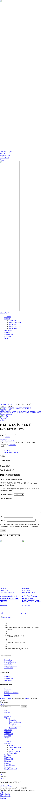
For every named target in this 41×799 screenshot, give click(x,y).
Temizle (7, 437)
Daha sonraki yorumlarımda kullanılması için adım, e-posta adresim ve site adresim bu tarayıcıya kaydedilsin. (20, 525)
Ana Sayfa (4, 404)
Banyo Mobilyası (15, 323)
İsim (2, 516)
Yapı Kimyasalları (15, 326)
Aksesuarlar (13, 328)
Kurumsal (7, 689)
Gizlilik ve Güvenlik (11, 693)
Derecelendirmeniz (7, 494)
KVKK (7, 695)
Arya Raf (3, 418)
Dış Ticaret (8, 680)
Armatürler (12, 324)
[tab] (22, 450)
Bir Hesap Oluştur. (6, 786)
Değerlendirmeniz (7, 498)
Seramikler (12, 321)
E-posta (3, 520)
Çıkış (2, 704)
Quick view (4, 590)
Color (2, 436)
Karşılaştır (7, 767)
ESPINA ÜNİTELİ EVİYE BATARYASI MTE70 (9, 598)
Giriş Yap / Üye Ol (10, 769)
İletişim (6, 691)
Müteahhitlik (8, 678)
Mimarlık (7, 676)
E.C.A (2, 420)
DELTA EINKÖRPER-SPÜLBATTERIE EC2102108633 (20, 412)
